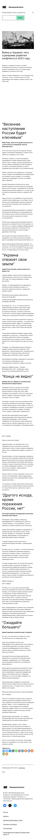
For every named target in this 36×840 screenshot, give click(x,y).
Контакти (5, 816)
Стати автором (7, 828)
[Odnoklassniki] (25, 750)
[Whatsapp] (16, 750)
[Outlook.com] (28, 750)
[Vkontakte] (10, 750)
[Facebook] (3, 750)
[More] (6, 754)
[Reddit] (32, 750)
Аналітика (22, 768)
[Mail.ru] (22, 750)
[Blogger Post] (13, 750)
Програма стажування (10, 824)
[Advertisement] (18, 101)
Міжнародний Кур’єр (16, 7)
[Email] (3, 754)
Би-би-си (16, 67)
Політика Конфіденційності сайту (13, 820)
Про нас (5, 812)
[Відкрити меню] (33, 12)
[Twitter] (6, 750)
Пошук (20, 18)
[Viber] (19, 750)
